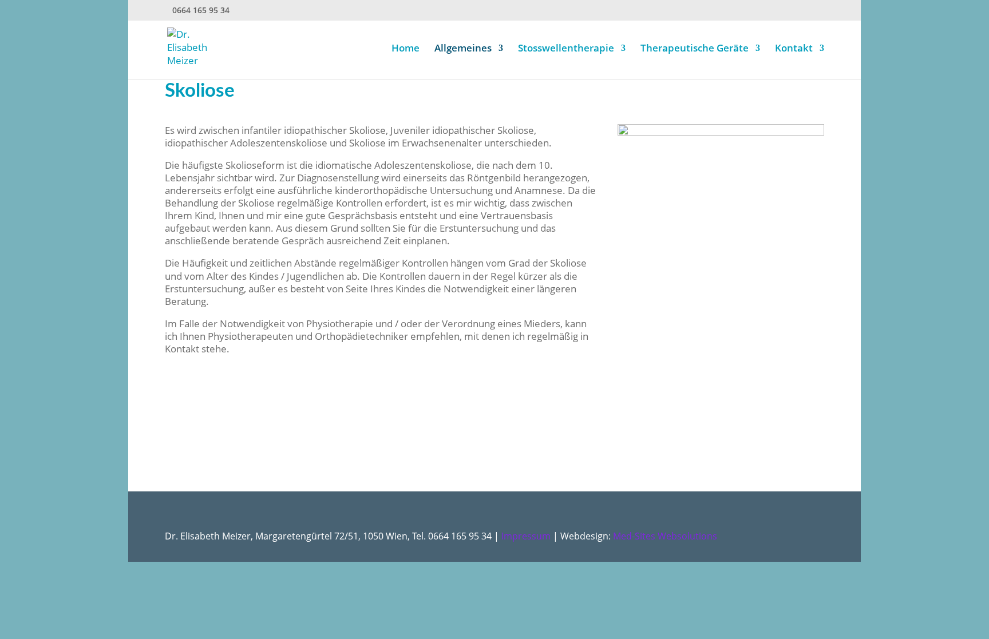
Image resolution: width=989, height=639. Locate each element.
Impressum (526, 536)
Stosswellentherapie (566, 49)
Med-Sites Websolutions (665, 536)
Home (405, 49)
